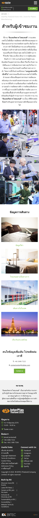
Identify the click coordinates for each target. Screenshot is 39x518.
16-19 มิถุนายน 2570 (7, 7)
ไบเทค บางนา (6, 9)
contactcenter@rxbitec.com (20, 365)
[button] (33, 8)
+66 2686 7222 (9, 440)
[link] (19, 245)
